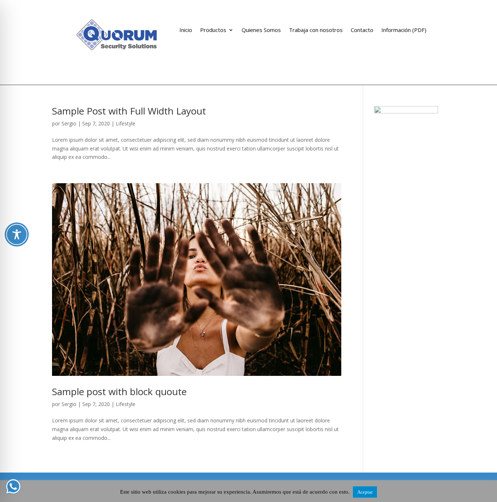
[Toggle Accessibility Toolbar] (16, 234)
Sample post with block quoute (119, 391)
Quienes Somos (261, 30)
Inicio (185, 30)
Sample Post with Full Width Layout (129, 110)
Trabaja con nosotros (316, 30)
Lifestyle (125, 123)
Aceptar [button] (365, 492)
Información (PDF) (403, 30)
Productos (213, 30)
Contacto (362, 30)
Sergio (68, 123)
